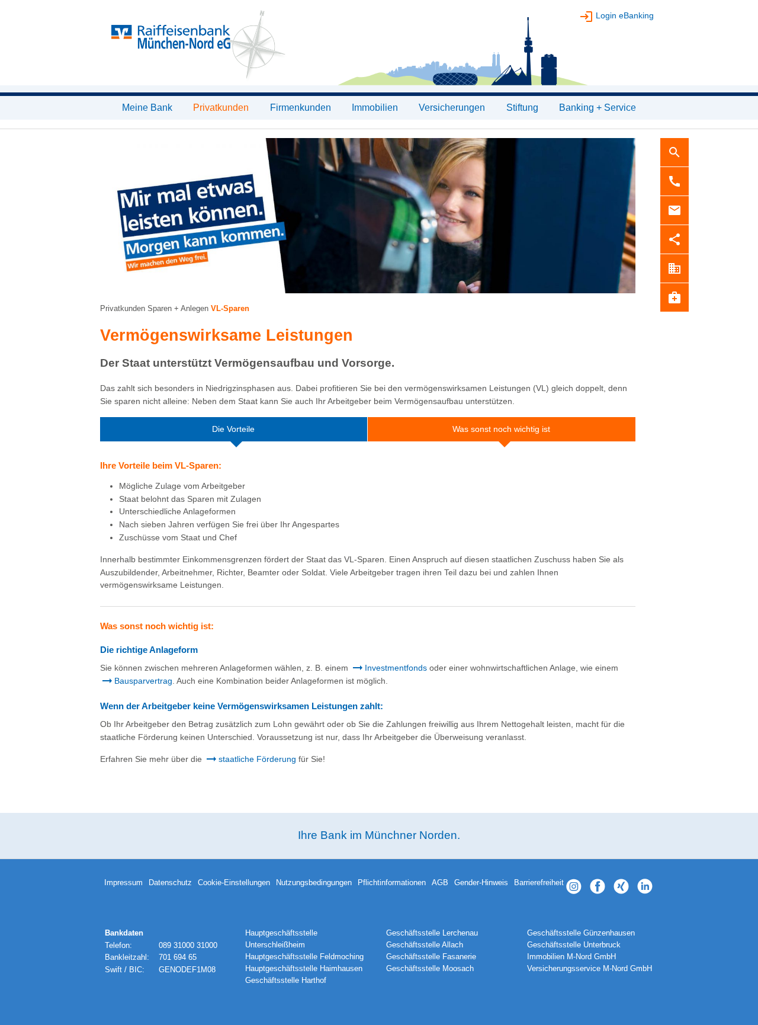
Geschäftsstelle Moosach (430, 969)
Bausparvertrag (143, 681)
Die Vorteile (233, 429)
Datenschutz (170, 883)
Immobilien (375, 107)
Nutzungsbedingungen (314, 883)
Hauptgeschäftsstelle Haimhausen (303, 969)
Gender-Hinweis (481, 883)
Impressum (123, 883)
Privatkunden (122, 308)
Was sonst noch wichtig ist (501, 429)
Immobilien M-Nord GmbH (571, 957)
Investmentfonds (396, 667)
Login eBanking (625, 15)
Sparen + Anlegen (177, 308)
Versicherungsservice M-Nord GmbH (589, 969)
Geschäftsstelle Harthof (285, 980)
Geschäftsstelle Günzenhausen (581, 933)
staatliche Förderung (257, 759)
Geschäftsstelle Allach (424, 945)
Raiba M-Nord (379, 47)
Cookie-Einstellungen (234, 883)
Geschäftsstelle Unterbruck (574, 945)
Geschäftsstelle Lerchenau (432, 933)
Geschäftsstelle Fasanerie (431, 957)
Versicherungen (452, 107)
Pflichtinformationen (392, 883)
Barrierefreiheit (539, 883)
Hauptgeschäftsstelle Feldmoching (304, 957)
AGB (440, 883)
